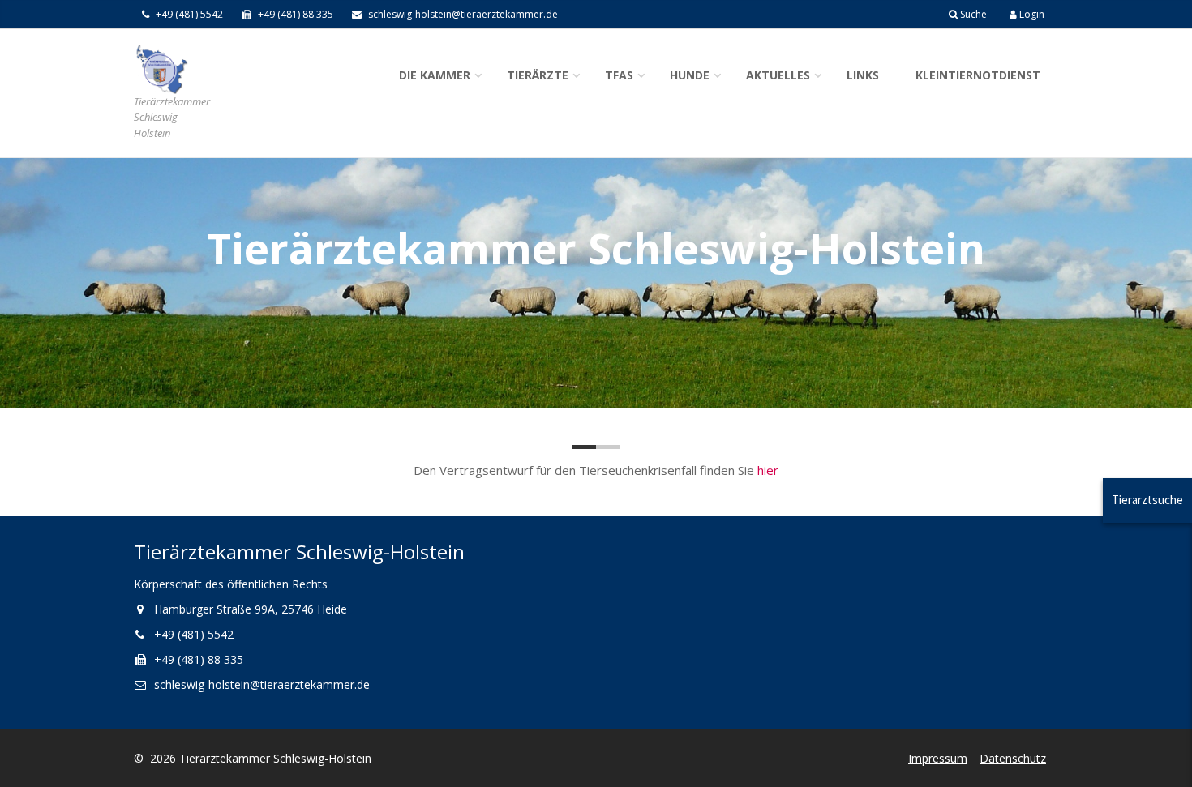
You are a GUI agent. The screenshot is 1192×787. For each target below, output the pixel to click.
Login (1030, 14)
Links (863, 75)
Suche (972, 14)
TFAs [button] (619, 75)
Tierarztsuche (1147, 499)
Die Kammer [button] (434, 75)
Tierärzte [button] (537, 75)
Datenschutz (1013, 758)
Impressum (937, 758)
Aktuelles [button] (778, 75)
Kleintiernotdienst (977, 75)
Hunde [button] (690, 75)
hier (767, 470)
